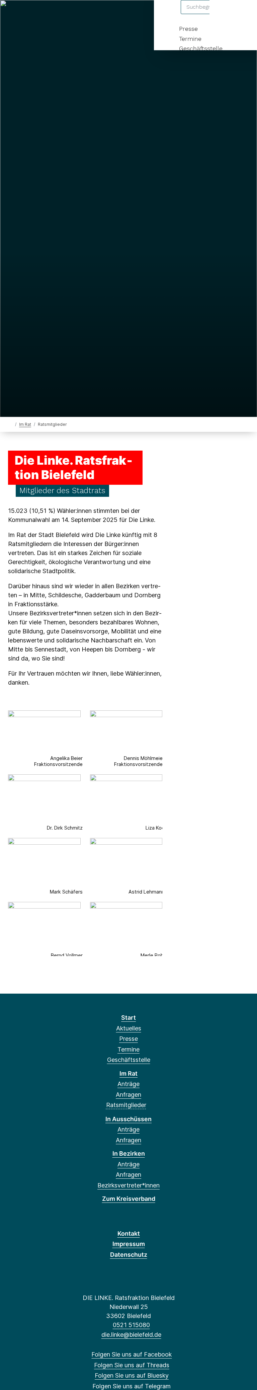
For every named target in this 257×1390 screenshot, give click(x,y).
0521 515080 (131, 1324)
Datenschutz (128, 1254)
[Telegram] (46, 14)
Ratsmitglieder (126, 1104)
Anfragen (128, 1094)
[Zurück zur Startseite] (10, 424)
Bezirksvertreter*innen (128, 1185)
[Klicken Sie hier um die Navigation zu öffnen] (243, 13)
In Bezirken (128, 1153)
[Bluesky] (34, 14)
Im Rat (25, 424)
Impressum (128, 1243)
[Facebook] (12, 14)
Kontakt (128, 1233)
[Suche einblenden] (223, 13)
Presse (188, 28)
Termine (190, 38)
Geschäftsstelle (201, 48)
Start (128, 1017)
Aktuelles (128, 1028)
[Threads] (23, 14)
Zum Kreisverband (128, 1198)
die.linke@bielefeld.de (131, 1334)
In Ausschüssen (128, 1119)
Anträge (128, 1083)
